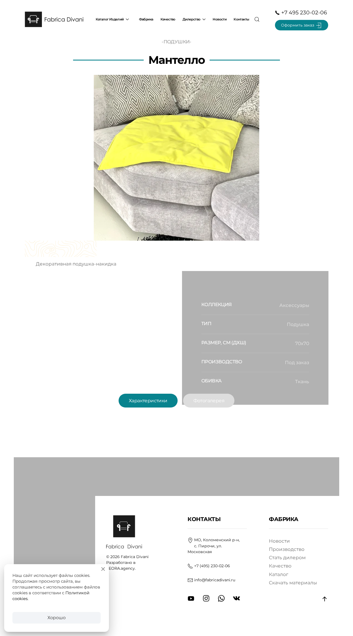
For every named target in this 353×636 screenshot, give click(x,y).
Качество (168, 19)
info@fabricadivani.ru (214, 579)
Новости (219, 19)
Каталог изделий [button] (110, 19)
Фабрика (146, 19)
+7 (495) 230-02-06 (212, 565)
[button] (257, 19)
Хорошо (56, 617)
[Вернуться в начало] (55, 19)
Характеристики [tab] (148, 400)
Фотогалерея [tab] (208, 400)
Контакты (241, 19)
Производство (286, 549)
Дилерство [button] (191, 19)
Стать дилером (287, 557)
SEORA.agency (120, 568)
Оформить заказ (298, 25)
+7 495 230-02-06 (303, 12)
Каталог (278, 574)
